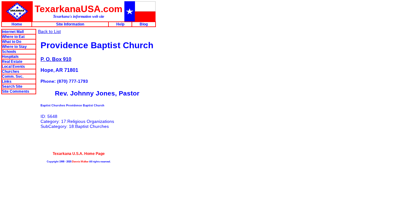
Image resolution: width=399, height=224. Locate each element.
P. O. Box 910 (56, 59)
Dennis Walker (80, 161)
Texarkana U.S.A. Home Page (79, 154)
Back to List (49, 31)
